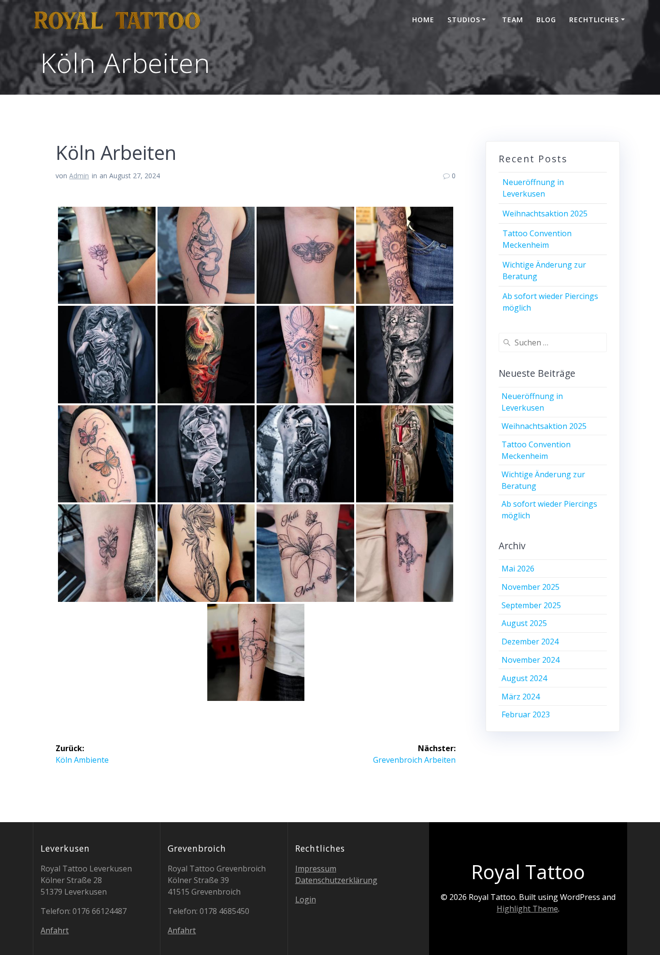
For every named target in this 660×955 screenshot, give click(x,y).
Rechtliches (594, 19)
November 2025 (531, 587)
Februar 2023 (526, 714)
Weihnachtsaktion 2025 (545, 213)
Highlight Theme (527, 908)
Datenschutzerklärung (336, 880)
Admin (79, 175)
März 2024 (521, 696)
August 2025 (524, 623)
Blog (546, 19)
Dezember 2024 (530, 641)
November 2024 (531, 660)
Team (512, 19)
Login (305, 899)
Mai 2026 (518, 568)
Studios (463, 19)
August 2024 (524, 678)
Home (423, 19)
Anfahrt (55, 930)
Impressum (315, 868)
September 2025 (531, 605)
